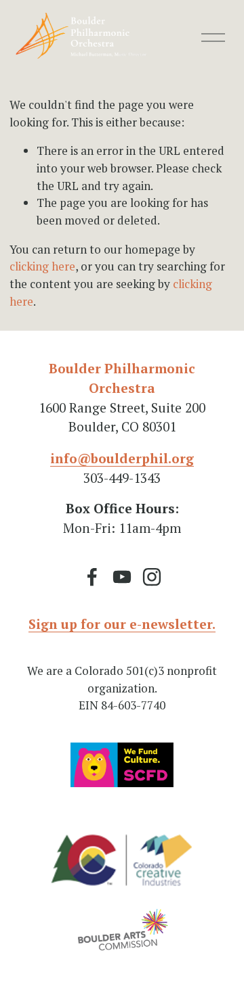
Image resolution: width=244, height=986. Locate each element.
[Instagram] (151, 576)
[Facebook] (92, 576)
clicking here (42, 266)
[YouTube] (122, 576)
